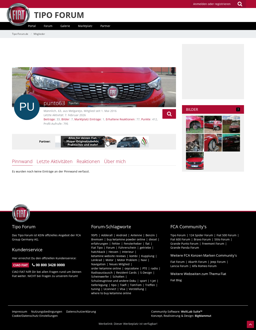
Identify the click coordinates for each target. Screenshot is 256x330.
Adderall (107, 235)
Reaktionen (88, 161)
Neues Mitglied (119, 264)
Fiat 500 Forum (226, 235)
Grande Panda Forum (184, 247)
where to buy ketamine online (111, 293)
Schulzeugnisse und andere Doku (113, 281)
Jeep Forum (218, 262)
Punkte (145, 119)
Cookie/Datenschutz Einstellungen (35, 316)
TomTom (136, 285)
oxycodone (132, 268)
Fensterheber (133, 243)
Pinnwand (22, 161)
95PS (94, 235)
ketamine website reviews (108, 256)
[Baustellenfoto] (231, 124)
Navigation (98, 264)
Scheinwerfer (100, 276)
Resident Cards (126, 272)
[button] (169, 114)
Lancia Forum (179, 266)
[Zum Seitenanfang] (250, 324)
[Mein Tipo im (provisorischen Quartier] (195, 161)
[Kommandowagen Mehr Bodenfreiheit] (213, 124)
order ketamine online (106, 268)
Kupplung (147, 256)
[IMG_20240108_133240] (195, 124)
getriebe (145, 247)
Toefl (123, 285)
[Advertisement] (94, 53)
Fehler (116, 243)
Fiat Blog (176, 280)
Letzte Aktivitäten (55, 161)
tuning (95, 289)
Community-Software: (176, 311)
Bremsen (97, 239)
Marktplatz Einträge (87, 119)
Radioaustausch (102, 272)
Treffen (150, 285)
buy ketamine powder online (126, 239)
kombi (133, 256)
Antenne (136, 235)
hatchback (98, 252)
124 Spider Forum (201, 235)
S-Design (146, 272)
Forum (110, 247)
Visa (122, 289)
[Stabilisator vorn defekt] (195, 143)
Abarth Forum (197, 262)
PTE (144, 268)
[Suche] (240, 4)
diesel (153, 239)
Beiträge (49, 119)
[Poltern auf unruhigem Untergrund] (231, 143)
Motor (110, 260)
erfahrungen (99, 243)
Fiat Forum (177, 262)
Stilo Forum (222, 239)
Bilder (65, 119)
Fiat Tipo (97, 247)
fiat (147, 243)
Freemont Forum (213, 243)
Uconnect (110, 289)
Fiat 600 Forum (180, 239)
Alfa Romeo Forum (204, 266)
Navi (144, 260)
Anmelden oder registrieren (212, 4)
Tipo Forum (178, 235)
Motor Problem (127, 260)
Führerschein (127, 247)
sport (143, 281)
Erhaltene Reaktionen (120, 119)
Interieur (128, 252)
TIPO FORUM (59, 14)
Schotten (118, 276)
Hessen (113, 252)
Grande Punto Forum (184, 243)
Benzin (150, 235)
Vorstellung (136, 289)
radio (154, 268)
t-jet (153, 281)
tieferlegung (99, 285)
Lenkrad (96, 260)
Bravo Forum (202, 239)
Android (121, 235)
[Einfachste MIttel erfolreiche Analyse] (213, 143)
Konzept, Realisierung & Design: (181, 316)
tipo (113, 285)
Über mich (115, 161)
